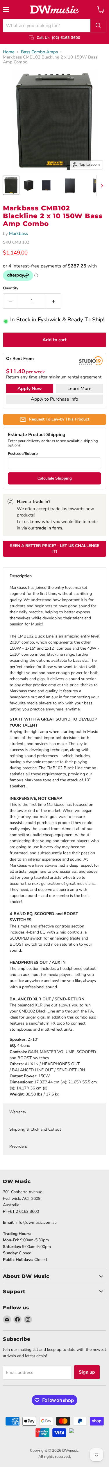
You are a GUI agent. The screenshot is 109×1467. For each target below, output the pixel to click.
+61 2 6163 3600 (23, 1211)
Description (21, 576)
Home (9, 52)
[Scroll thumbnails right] (101, 185)
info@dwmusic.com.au (36, 1222)
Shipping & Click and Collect (35, 1129)
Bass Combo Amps (39, 52)
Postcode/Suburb (23, 454)
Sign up (87, 1372)
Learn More (79, 388)
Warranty (17, 1112)
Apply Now (29, 388)
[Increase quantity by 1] (53, 300)
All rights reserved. (54, 1456)
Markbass (18, 233)
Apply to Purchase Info (54, 399)
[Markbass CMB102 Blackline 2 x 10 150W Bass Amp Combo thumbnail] (11, 185)
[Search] (98, 25)
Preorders (18, 1146)
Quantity (10, 288)
